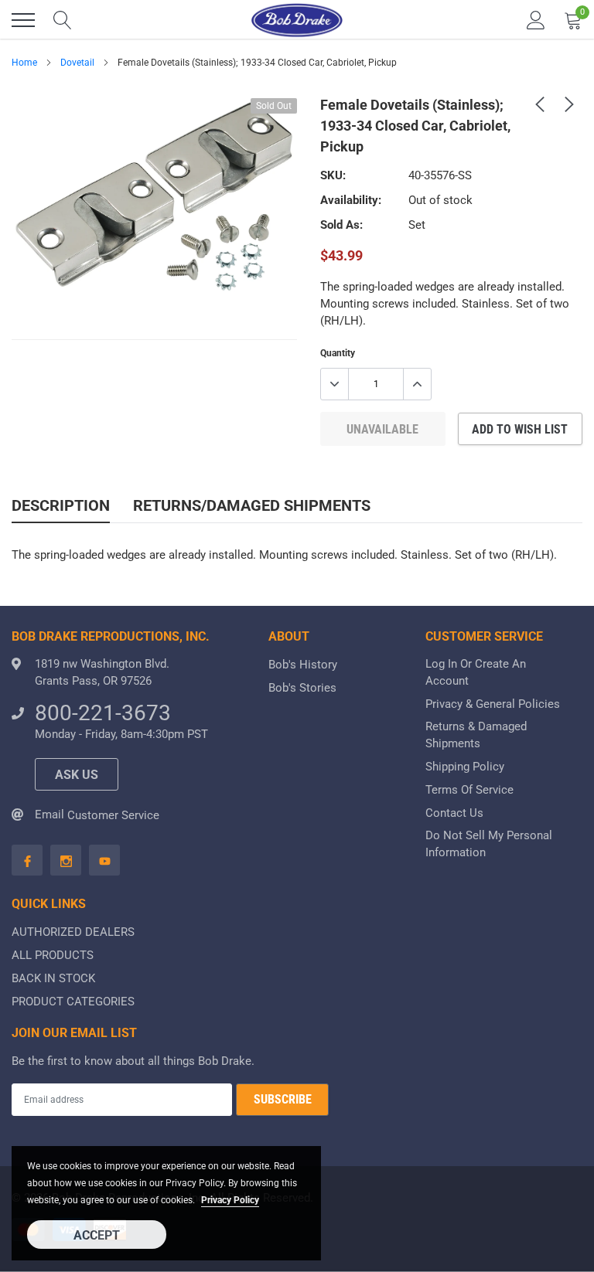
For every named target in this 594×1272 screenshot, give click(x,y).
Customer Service (113, 815)
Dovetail (77, 62)
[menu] (23, 20)
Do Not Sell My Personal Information (488, 843)
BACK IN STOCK (53, 978)
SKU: (333, 175)
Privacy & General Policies (492, 704)
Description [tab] (61, 505)
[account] (536, 20)
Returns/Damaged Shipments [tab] (251, 505)
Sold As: (341, 225)
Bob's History (302, 665)
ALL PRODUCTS (53, 955)
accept (96, 1235)
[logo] (297, 20)
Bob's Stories (302, 688)
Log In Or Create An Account (475, 672)
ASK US (76, 774)
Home (24, 62)
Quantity (337, 353)
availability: (350, 200)
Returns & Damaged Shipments (476, 734)
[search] (62, 20)
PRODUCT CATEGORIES (73, 1001)
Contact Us (454, 813)
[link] (540, 103)
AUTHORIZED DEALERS (73, 932)
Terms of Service (469, 790)
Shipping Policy (464, 767)
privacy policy (230, 1200)
